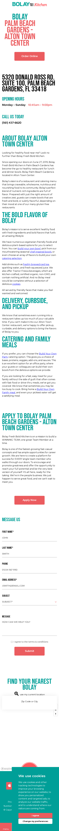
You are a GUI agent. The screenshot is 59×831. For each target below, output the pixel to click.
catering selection (12, 258)
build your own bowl (29, 248)
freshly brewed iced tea (36, 264)
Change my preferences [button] (35, 821)
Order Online (29, 56)
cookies (16, 284)
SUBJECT (6, 595)
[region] (29, 737)
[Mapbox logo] (7, 768)
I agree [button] (35, 815)
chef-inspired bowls (40, 252)
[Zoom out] (56, 710)
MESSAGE (6, 616)
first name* (8, 531)
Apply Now (29, 500)
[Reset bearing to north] (56, 714)
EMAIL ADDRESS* (9, 579)
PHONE (5, 563)
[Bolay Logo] (29, 4)
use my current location (32, 694)
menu (6, 829)
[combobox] (29, 602)
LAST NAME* (7, 547)
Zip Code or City (29, 701)
